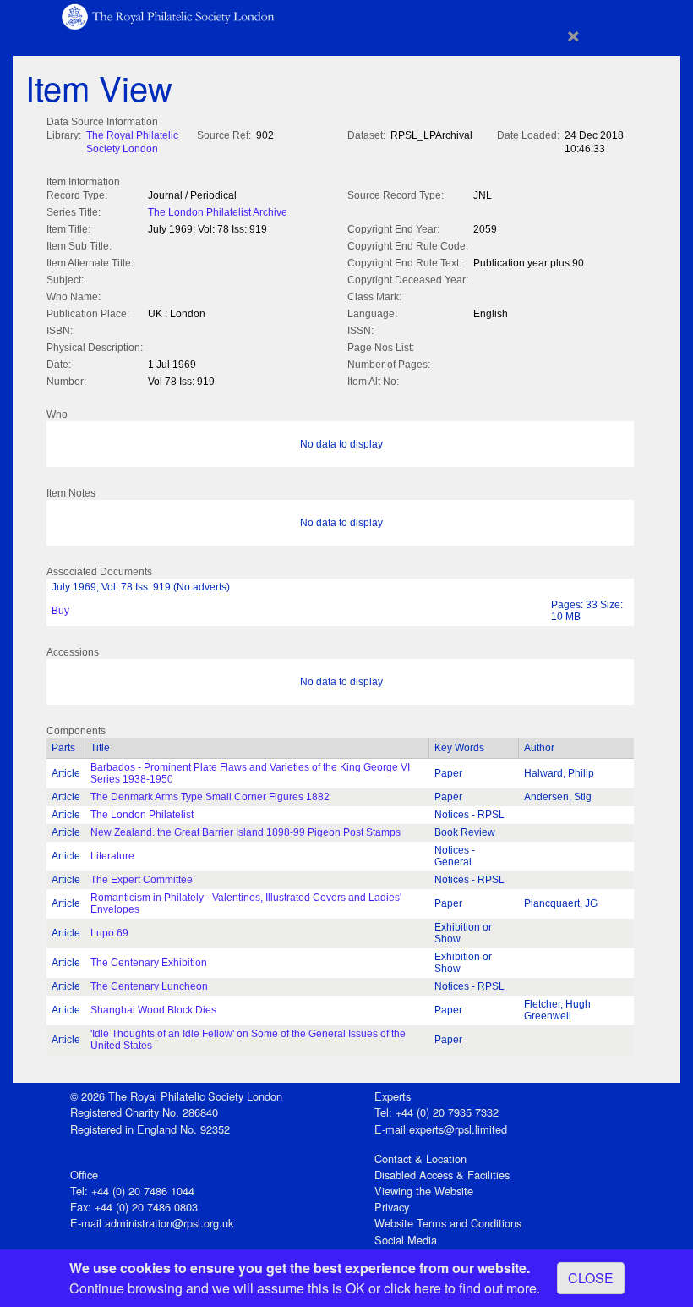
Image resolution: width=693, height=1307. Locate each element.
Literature (112, 856)
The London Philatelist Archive (217, 212)
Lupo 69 (109, 933)
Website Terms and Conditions (447, 1223)
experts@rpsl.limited (458, 1129)
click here (412, 1288)
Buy (60, 611)
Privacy (391, 1207)
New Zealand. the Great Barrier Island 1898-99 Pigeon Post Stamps (245, 832)
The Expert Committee (141, 880)
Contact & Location (420, 1158)
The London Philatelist (142, 815)
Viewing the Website (423, 1191)
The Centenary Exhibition (148, 963)
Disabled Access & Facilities (442, 1175)
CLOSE (591, 1278)
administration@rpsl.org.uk (169, 1223)
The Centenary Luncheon (149, 986)
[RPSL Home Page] (169, 15)
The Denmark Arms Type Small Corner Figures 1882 (210, 797)
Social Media (405, 1240)
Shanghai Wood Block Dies (153, 1010)
